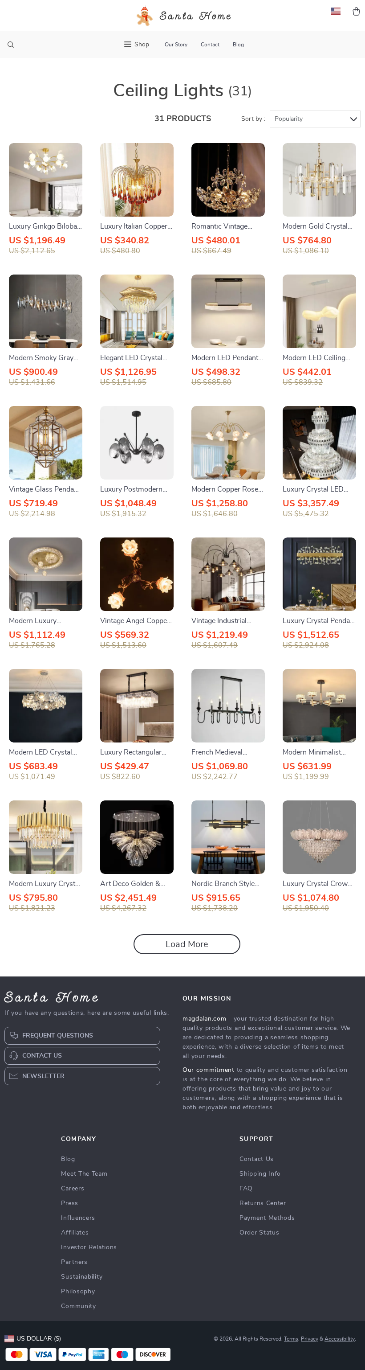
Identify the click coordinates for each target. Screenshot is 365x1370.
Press (69, 1203)
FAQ (246, 1188)
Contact (210, 44)
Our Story (176, 44)
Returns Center (262, 1203)
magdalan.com (204, 1019)
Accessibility (339, 1338)
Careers (72, 1188)
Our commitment (208, 1070)
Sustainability (81, 1277)
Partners (74, 1262)
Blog (238, 44)
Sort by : (253, 119)
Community (78, 1306)
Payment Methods (267, 1218)
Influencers (78, 1218)
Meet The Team (84, 1174)
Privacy (309, 1338)
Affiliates (75, 1233)
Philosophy (78, 1291)
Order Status (259, 1233)
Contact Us (256, 1159)
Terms (291, 1338)
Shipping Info (260, 1174)
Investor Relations (89, 1247)
